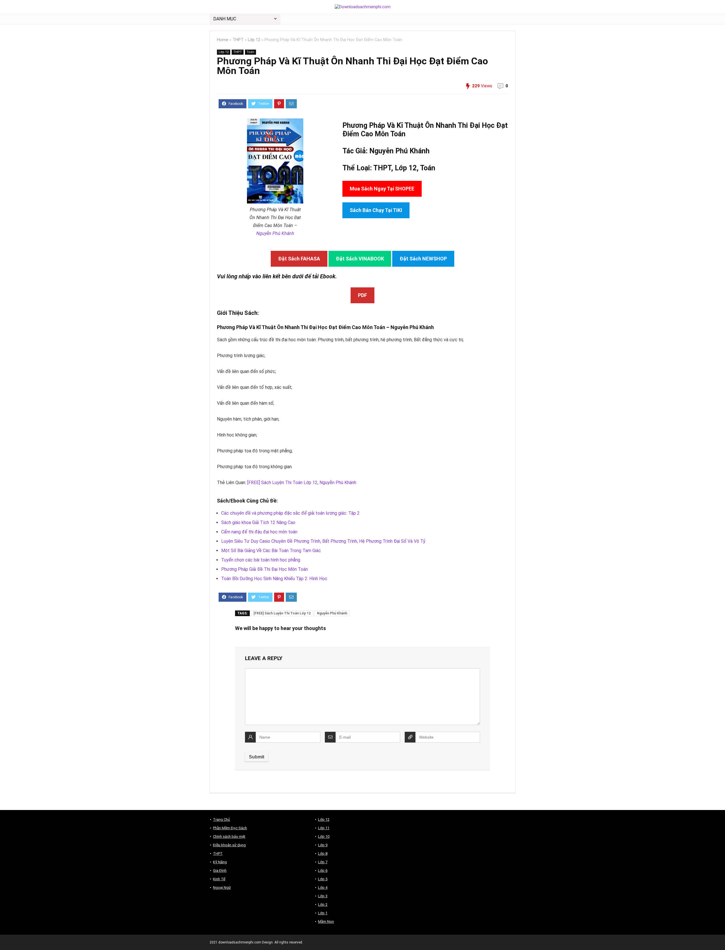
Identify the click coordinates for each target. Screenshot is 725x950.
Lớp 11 (323, 828)
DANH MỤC (224, 19)
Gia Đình (220, 870)
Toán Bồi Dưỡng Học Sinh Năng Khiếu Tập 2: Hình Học (274, 578)
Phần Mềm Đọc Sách (230, 828)
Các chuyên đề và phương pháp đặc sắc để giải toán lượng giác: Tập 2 (290, 513)
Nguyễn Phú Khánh (275, 233)
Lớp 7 (322, 862)
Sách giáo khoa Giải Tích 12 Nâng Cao (258, 522)
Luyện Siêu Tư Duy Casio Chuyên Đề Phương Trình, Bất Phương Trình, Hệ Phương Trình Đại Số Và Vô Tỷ (323, 541)
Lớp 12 (254, 39)
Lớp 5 (322, 879)
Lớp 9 (322, 845)
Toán (250, 52)
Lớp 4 (322, 887)
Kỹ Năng (220, 862)
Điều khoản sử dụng (229, 845)
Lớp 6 (322, 870)
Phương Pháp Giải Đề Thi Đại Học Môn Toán (264, 569)
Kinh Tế (219, 879)
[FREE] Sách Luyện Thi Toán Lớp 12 (282, 482)
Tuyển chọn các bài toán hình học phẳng (260, 560)
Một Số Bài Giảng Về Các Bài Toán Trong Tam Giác (271, 550)
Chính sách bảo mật (229, 836)
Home (222, 39)
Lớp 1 (322, 913)
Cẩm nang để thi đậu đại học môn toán (259, 532)
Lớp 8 (322, 853)
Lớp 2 (322, 904)
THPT (238, 39)
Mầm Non (326, 921)
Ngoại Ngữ (222, 887)
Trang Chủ (221, 819)
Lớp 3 (322, 896)
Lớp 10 (323, 836)
